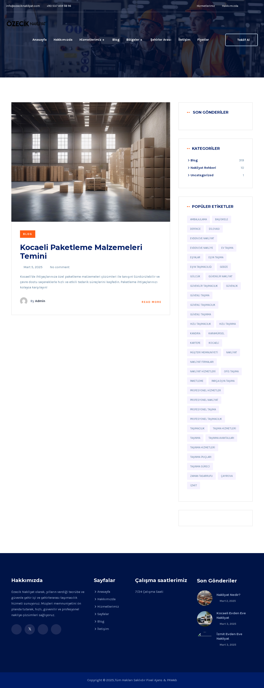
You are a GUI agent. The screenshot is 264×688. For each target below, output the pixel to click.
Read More (151, 302)
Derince (195, 228)
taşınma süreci (200, 466)
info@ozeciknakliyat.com (23, 6)
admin (40, 301)
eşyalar (195, 257)
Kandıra (195, 333)
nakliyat (231, 352)
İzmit (193, 485)
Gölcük (195, 276)
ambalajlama (198, 219)
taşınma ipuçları (200, 456)
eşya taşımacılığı (201, 266)
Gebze (224, 266)
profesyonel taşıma (203, 409)
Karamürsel (216, 333)
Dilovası (214, 228)
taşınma (195, 437)
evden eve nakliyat (202, 238)
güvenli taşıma (199, 295)
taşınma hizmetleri (202, 447)
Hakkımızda (230, 6)
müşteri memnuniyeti (204, 352)
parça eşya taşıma (223, 380)
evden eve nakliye (201, 247)
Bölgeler (132, 40)
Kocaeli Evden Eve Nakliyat (231, 615)
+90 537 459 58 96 (59, 6)
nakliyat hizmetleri (203, 371)
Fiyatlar (203, 40)
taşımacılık (197, 428)
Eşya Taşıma (216, 257)
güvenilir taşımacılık (204, 285)
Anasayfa (39, 40)
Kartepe (195, 342)
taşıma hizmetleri (224, 428)
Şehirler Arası (160, 40)
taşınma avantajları (221, 437)
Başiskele (221, 219)
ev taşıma (227, 247)
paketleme (196, 380)
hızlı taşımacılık (200, 323)
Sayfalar (103, 614)
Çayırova (227, 475)
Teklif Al (243, 40)
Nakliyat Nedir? (228, 595)
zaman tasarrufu (201, 475)
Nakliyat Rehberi (203, 168)
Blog (115, 40)
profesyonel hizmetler (205, 390)
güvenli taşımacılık (202, 304)
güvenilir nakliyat (220, 276)
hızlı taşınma (227, 323)
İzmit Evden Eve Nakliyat (229, 636)
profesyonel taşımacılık (206, 418)
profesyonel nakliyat (204, 399)
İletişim (184, 40)
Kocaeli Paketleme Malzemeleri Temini (81, 251)
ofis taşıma (231, 371)
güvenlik (232, 285)
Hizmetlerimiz (205, 6)
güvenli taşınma (200, 314)
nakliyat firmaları (202, 361)
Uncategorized (202, 175)
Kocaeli (214, 342)
